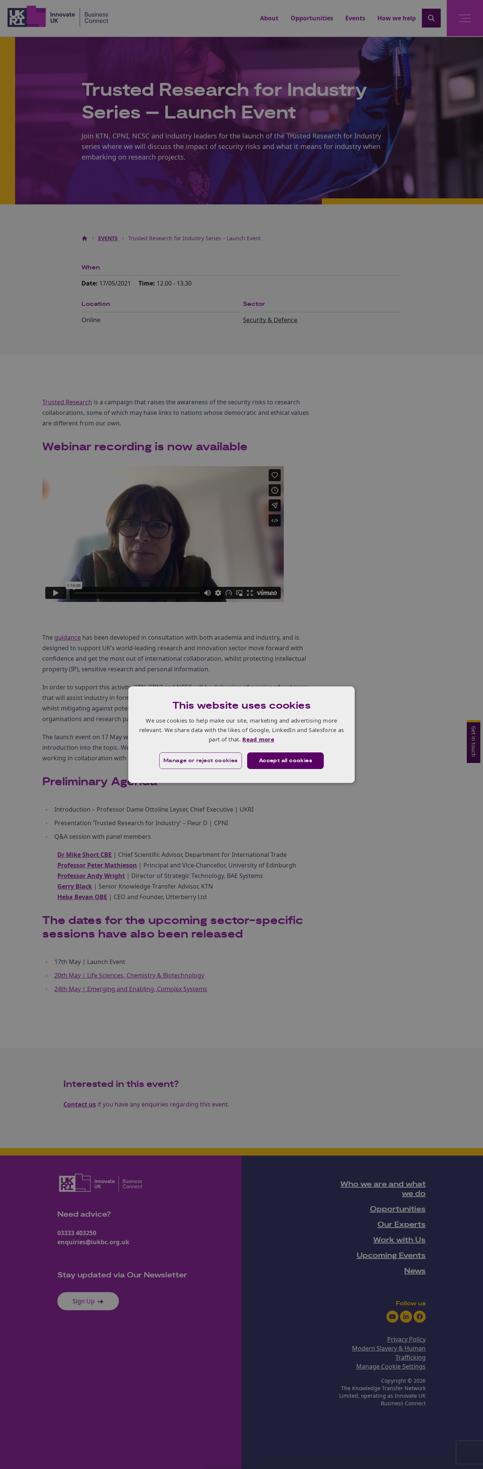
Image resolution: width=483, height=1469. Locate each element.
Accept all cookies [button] (285, 760)
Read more (258, 739)
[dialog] (241, 734)
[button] (201, 761)
